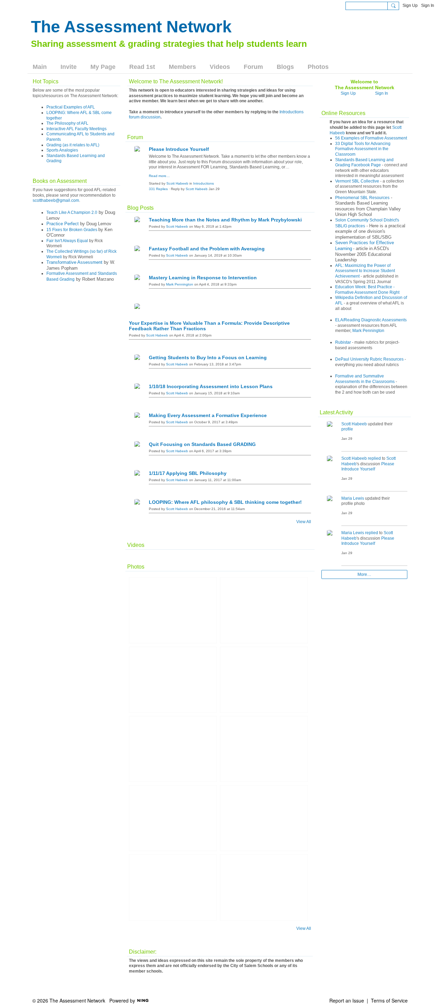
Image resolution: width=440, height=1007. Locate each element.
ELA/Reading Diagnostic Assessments (371, 320)
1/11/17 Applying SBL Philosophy (188, 473)
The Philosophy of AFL (67, 123)
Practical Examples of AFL (70, 107)
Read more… (159, 176)
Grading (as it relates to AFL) (72, 145)
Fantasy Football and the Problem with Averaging (207, 248)
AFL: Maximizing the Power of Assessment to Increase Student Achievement (365, 271)
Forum (135, 137)
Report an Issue (346, 1000)
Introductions (203, 183)
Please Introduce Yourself (179, 149)
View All (303, 522)
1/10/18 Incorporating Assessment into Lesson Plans (211, 386)
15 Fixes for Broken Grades (71, 229)
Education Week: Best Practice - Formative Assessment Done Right (367, 289)
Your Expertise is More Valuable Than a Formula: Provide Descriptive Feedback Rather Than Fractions (209, 325)
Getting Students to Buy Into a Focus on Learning (208, 357)
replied (374, 458)
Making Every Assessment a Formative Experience (208, 415)
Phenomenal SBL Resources (362, 197)
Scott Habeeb (177, 183)
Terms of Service (389, 1000)
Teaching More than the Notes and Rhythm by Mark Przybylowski (225, 219)
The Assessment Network (131, 27)
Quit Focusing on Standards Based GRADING (202, 444)
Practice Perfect (62, 223)
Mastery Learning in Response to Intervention (203, 277)
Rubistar (343, 342)
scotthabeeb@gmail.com (56, 200)
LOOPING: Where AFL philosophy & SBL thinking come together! (225, 502)
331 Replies (158, 189)
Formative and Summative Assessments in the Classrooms (365, 379)
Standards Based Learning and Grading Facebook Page (364, 162)
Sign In (427, 5)
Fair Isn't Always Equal (67, 240)
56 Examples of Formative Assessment (371, 138)
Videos (135, 545)
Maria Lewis (352, 498)
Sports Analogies (62, 150)
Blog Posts (140, 208)
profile (347, 429)
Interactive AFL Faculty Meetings (76, 128)
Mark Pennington (179, 284)
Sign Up (410, 5)
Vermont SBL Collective (357, 181)
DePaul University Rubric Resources (369, 359)
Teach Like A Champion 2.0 (71, 212)
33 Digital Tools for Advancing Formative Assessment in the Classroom (362, 149)
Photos (135, 567)
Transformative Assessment (74, 262)
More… (364, 574)
